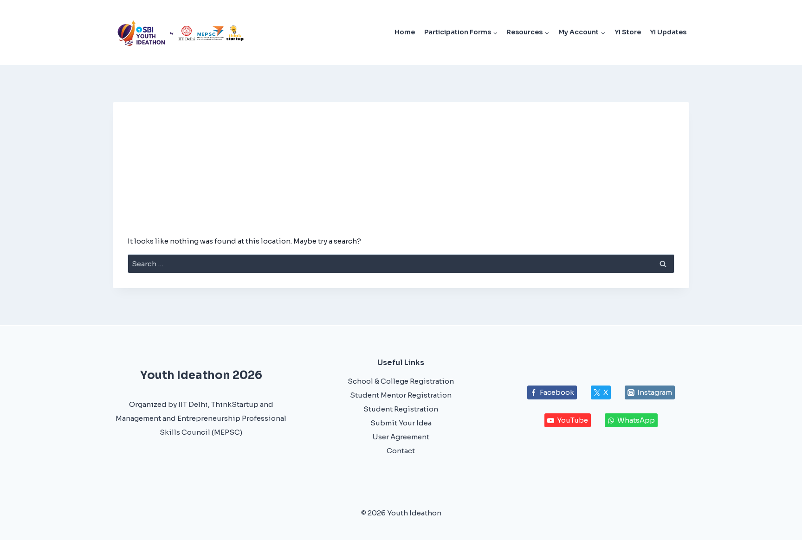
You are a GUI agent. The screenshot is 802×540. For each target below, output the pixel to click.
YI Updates (668, 32)
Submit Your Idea (401, 422)
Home (405, 32)
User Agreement (400, 436)
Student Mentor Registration (401, 395)
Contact (401, 450)
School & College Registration (401, 381)
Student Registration (400, 409)
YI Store (627, 32)
